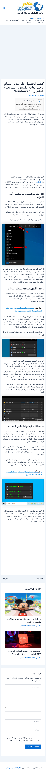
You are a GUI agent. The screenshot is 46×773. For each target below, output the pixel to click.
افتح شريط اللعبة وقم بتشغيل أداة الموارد (28, 104)
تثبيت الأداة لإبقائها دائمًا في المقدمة (29, 109)
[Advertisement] (23, 55)
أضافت (38, 182)
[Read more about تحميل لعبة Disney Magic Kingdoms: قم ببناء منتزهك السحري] (23, 605)
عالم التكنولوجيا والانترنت (30, 12)
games (22, 626)
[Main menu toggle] (4, 8)
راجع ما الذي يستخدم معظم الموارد (29, 106)
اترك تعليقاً (38, 626)
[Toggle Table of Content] (39, 101)
